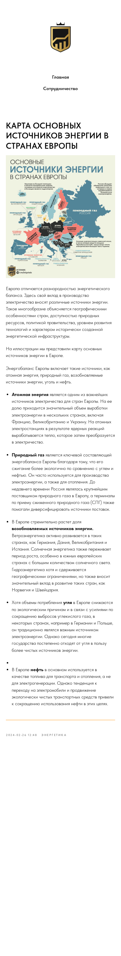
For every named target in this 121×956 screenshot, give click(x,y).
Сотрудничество (60, 88)
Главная (60, 77)
